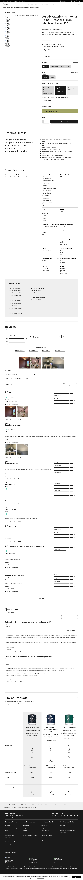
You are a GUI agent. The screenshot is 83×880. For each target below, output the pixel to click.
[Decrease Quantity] (43, 121)
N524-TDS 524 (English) (36, 290)
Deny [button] (70, 877)
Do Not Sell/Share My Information (13, 840)
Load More (41, 598)
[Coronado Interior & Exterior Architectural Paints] (60, 859)
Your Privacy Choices (10, 844)
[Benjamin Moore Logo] (7, 4)
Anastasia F (7, 394)
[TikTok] (77, 816)
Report (19, 419)
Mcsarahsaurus (8, 528)
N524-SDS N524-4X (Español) (15, 313)
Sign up (6, 815)
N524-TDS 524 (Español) (36, 292)
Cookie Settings (41, 878)
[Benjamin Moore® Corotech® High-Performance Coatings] (11, 860)
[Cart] (79, 1)
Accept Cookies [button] (76, 877)
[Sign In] (74, 1)
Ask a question (11, 612)
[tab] (7, 19)
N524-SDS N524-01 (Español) (15, 310)
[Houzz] (71, 816)
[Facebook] (52, 816)
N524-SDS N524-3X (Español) (15, 305)
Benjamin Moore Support (10, 647)
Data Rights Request (10, 841)
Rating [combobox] (7, 378)
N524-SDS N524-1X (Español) (15, 303)
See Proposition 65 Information (38, 299)
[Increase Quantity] (48, 121)
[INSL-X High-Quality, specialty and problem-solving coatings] (35, 859)
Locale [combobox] (27, 378)
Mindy (6, 624)
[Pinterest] (64, 816)
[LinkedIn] (74, 816)
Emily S (6, 486)
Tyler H (6, 465)
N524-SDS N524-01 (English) (15, 300)
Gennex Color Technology (55, 157)
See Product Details (46, 40)
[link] (76, 1)
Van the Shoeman (8, 577)
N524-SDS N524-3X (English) (15, 290)
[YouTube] (61, 816)
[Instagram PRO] (58, 816)
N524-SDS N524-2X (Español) (15, 308)
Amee (6, 427)
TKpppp (6, 658)
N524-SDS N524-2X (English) (15, 292)
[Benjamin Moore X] (67, 816)
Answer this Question (70, 630)
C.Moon (6, 511)
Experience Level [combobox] (18, 378)
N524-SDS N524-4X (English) (15, 298)
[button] (19, 1)
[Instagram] (55, 816)
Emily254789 (7, 548)
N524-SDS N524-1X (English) (15, 295)
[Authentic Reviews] (11, 329)
